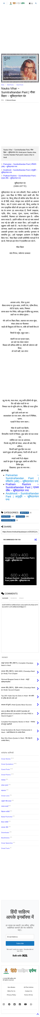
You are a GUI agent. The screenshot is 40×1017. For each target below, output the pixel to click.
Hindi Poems (10, 84)
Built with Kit (20, 956)
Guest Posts (5, 769)
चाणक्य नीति (4, 827)
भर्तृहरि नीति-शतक (6, 801)
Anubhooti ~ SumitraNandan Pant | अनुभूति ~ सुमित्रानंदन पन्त (22, 496)
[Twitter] (15, 1004)
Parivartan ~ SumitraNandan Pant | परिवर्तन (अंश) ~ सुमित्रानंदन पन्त (22, 478)
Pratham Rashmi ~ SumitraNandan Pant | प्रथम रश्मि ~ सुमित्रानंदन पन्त (22, 487)
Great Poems (19, 84)
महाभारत (3, 790)
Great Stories (6, 759)
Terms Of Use (28, 995)
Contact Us (28, 991)
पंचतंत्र (3, 780)
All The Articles (28, 987)
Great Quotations (7, 764)
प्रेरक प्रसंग (4, 785)
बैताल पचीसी (4, 822)
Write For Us (11, 991)
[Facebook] (20, 1004)
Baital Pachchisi (6, 817)
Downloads (5, 832)
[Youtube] (25, 1004)
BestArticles (5, 838)
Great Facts (5, 848)
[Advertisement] (20, 30)
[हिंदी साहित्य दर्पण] (17, 4)
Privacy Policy (11, 995)
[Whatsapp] (31, 1004)
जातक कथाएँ (4, 806)
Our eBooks (11, 987)
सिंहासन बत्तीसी (5, 811)
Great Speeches (7, 843)
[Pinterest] (9, 1004)
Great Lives (5, 796)
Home (2, 84)
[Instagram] (4, 1004)
